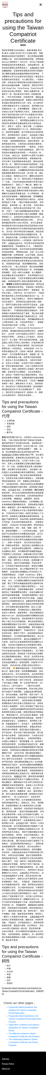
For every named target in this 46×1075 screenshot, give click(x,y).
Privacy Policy (8, 1064)
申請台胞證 (11, 191)
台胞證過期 (35, 917)
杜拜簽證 (34, 135)
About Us (6, 1069)
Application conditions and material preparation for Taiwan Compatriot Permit (24, 1028)
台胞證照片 (35, 68)
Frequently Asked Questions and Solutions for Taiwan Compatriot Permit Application (23, 1010)
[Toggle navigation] (40, 4)
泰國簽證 (18, 776)
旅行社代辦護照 (31, 639)
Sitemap (5, 1059)
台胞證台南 (13, 243)
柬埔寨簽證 (7, 455)
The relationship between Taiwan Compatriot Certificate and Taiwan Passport (23, 1042)
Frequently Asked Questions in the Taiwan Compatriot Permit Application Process (25, 1019)
